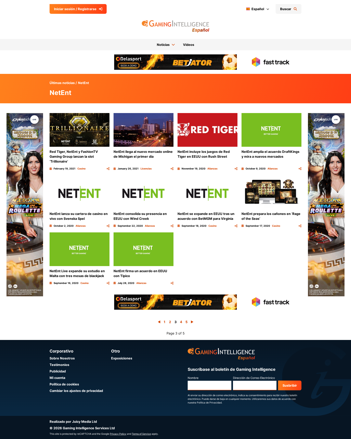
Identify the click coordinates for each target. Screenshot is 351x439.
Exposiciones (121, 358)
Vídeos (188, 45)
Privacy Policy (118, 433)
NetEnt (83, 83)
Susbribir (290, 385)
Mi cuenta (57, 378)
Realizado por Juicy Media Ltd (73, 422)
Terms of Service (141, 433)
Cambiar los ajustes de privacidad (76, 391)
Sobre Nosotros (62, 358)
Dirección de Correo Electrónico (254, 378)
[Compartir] (108, 168)
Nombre (193, 378)
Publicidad (58, 371)
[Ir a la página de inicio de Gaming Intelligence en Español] (175, 26)
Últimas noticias (62, 83)
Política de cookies (64, 384)
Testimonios (59, 365)
